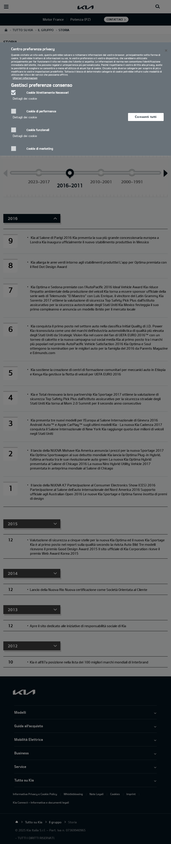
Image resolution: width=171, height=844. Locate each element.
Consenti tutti (146, 117)
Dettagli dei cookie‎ (25, 98)
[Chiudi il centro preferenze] (166, 50)
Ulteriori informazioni (25, 78)
